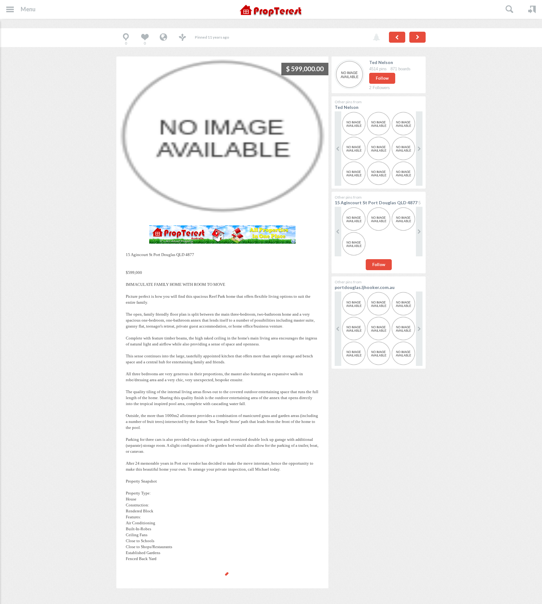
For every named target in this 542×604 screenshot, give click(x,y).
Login (532, 9)
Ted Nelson (381, 62)
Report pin (376, 37)
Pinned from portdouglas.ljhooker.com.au (163, 37)
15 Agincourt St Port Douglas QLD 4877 (376, 202)
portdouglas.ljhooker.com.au (365, 287)
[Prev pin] (397, 37)
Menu (28, 9)
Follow (382, 78)
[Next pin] (417, 37)
